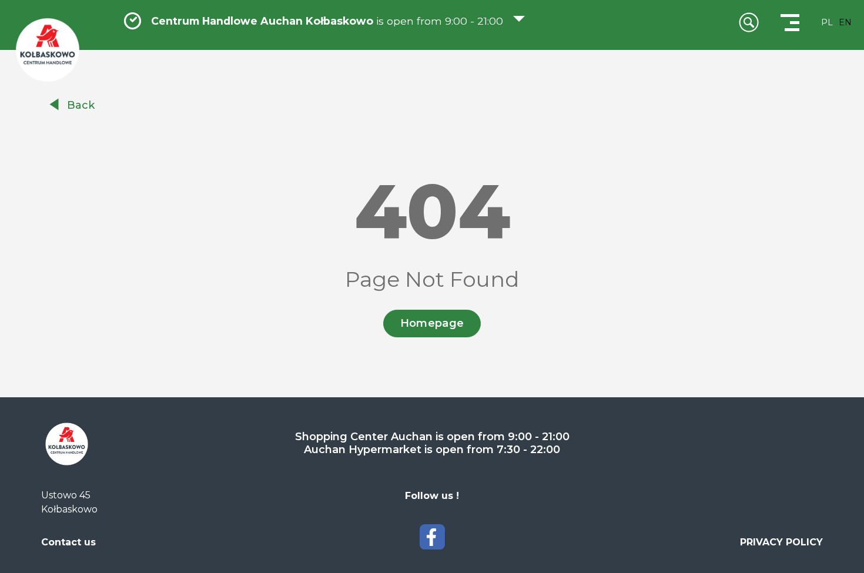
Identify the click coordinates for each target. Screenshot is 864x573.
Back (81, 105)
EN (845, 22)
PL (827, 22)
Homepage (432, 323)
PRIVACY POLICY (781, 542)
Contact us (68, 542)
